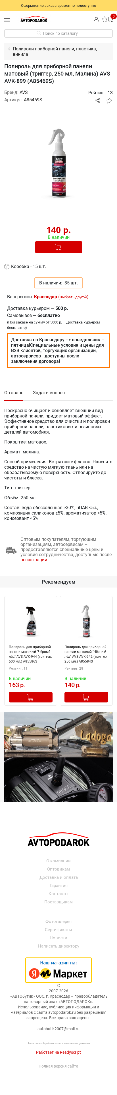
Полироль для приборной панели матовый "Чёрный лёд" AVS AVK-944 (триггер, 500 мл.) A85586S (30, 654)
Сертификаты (58, 929)
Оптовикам (58, 869)
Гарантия (59, 885)
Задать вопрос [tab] (49, 392)
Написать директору (58, 946)
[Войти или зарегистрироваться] (96, 19)
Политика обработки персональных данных (58, 1043)
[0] (110, 19)
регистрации (33, 559)
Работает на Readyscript (58, 1052)
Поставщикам (58, 902)
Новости (58, 937)
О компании (58, 860)
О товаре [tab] (13, 392)
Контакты (58, 893)
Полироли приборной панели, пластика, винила (55, 51)
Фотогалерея (58, 921)
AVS (24, 92)
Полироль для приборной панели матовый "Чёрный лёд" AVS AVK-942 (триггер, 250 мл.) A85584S (85, 654)
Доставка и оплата (58, 877)
